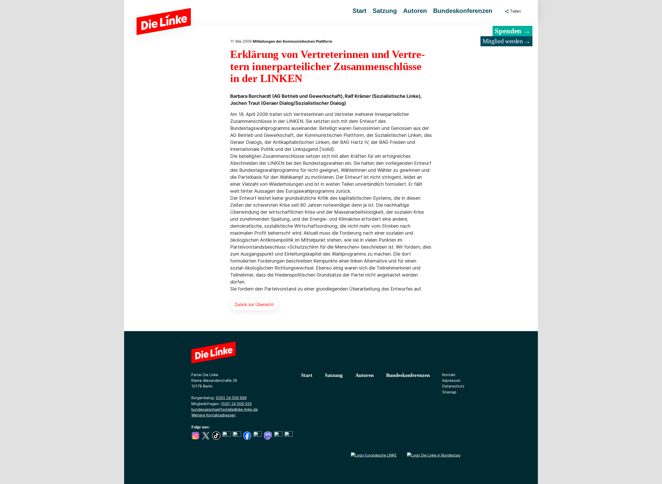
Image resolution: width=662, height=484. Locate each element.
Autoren (364, 375)
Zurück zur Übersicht (254, 304)
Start (306, 375)
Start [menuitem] (359, 10)
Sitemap (449, 392)
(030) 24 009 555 (236, 403)
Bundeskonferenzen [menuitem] (462, 10)
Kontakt (449, 375)
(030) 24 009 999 (231, 398)
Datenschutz (453, 386)
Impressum (451, 380)
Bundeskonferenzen (408, 375)
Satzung (334, 375)
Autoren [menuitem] (415, 10)
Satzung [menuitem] (385, 10)
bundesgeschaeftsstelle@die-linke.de (224, 409)
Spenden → (512, 31)
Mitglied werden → (506, 41)
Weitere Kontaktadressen (213, 415)
